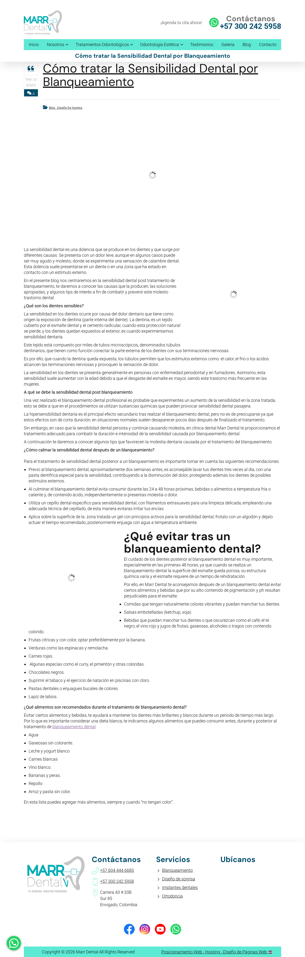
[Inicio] (43, 32)
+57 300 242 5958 (250, 26)
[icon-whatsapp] (14, 943)
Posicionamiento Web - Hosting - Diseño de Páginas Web (214, 951)
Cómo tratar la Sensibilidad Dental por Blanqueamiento (150, 75)
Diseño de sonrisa (178, 878)
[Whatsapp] (175, 929)
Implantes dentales (180, 887)
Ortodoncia (172, 896)
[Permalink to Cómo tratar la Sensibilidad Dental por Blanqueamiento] (152, 175)
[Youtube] (160, 929)
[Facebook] (129, 929)
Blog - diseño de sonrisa (65, 108)
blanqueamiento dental (74, 726)
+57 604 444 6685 (117, 870)
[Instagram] (144, 929)
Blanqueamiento (177, 870)
